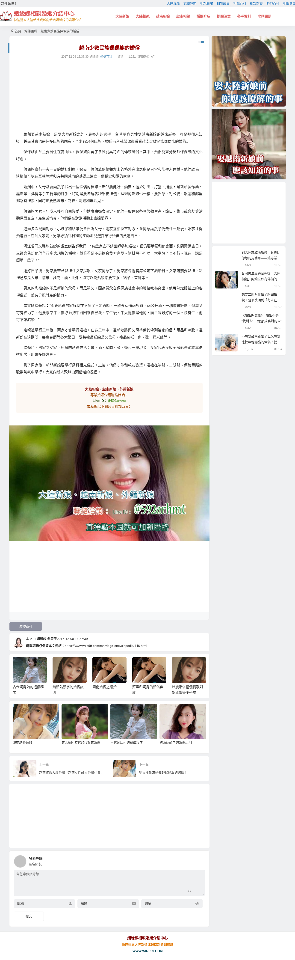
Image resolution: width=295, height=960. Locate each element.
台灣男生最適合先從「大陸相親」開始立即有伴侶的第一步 (261, 279)
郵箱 (84, 903)
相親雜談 (256, 3)
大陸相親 (143, 16)
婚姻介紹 (203, 16)
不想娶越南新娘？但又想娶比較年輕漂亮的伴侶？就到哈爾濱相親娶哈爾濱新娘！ (261, 342)
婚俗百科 (272, 3)
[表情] (197, 892)
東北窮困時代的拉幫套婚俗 (81, 742)
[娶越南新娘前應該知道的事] (249, 144)
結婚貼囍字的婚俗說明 (175, 742)
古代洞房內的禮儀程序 (126, 742)
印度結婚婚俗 (22, 742)
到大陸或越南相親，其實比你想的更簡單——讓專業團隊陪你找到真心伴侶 (261, 258)
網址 (148, 903)
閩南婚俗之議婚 (104, 687)
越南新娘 (163, 16)
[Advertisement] (109, 95)
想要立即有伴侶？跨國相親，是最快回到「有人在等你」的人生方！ (261, 300)
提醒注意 (224, 16)
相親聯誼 (206, 3)
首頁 (18, 31)
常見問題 (264, 16)
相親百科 (239, 3)
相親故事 (223, 3)
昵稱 (20, 903)
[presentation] (180, 665)
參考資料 (244, 16)
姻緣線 (41, 639)
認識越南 (189, 3)
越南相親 (183, 16)
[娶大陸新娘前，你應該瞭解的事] (249, 71)
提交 (29, 916)
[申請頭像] (200, 860)
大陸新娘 (122, 16)
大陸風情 (173, 3)
